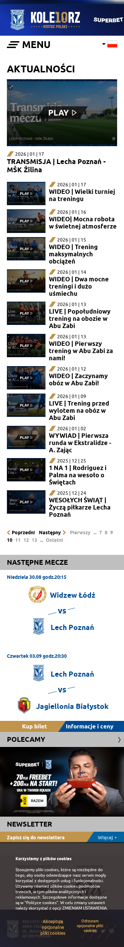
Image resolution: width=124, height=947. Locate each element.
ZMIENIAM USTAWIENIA (84, 908)
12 (26, 540)
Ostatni (54, 540)
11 (18, 540)
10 (9, 540)
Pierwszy (80, 532)
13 (34, 540)
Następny (50, 532)
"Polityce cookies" (41, 902)
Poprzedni (23, 532)
